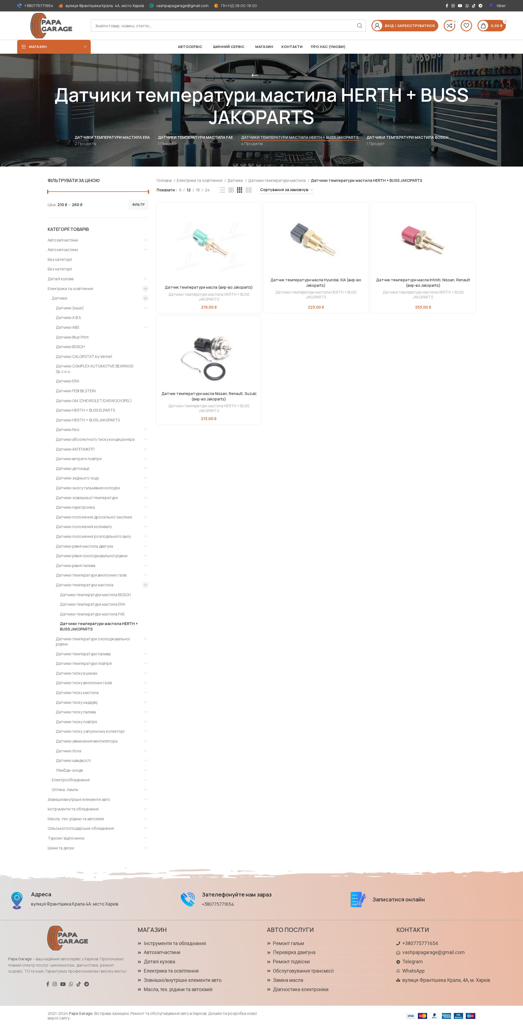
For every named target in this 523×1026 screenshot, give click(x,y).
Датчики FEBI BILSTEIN (76, 390)
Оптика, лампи (65, 789)
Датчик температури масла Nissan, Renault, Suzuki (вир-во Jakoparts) (209, 396)
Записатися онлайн (398, 899)
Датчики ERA (67, 381)
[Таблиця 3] (239, 190)
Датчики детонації (72, 468)
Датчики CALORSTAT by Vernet (84, 356)
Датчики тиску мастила (77, 692)
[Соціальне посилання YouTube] (460, 5)
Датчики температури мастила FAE (92, 614)
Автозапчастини (63, 240)
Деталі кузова (61, 278)
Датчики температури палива (83, 653)
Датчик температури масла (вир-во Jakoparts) (209, 287)
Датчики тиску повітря (76, 721)
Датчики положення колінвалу (84, 526)
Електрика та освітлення (70, 288)
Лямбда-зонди (69, 770)
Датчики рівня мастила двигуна (84, 546)
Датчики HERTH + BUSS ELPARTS (85, 410)
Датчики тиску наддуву (77, 702)
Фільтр (138, 204)
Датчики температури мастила (84, 584)
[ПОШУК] (360, 25)
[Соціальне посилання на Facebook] (447, 5)
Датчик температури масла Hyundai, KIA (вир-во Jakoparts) (315, 282)
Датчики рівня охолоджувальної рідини (91, 555)
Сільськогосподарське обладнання (81, 828)
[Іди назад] (255, 75)
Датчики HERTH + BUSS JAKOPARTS (88, 420)
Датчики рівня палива (75, 565)
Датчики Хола (68, 750)
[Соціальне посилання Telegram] (480, 5)
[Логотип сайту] (51, 25)
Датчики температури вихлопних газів (91, 575)
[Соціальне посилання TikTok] (473, 5)
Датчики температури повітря (84, 663)
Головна (164, 180)
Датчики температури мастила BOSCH (95, 594)
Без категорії (60, 259)
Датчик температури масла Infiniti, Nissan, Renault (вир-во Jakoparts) (423, 282)
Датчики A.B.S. (68, 317)
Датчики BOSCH (70, 346)
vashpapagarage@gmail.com (182, 5)
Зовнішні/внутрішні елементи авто (79, 799)
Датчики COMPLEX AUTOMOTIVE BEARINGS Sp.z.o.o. (94, 368)
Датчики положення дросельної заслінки (94, 517)
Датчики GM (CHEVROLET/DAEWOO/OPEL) (94, 400)
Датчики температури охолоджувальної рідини (93, 641)
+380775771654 (38, 5)
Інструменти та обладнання (73, 808)
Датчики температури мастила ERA (92, 604)
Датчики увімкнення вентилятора (86, 741)
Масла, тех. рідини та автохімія (76, 818)
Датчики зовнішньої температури (87, 497)
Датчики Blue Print (72, 337)
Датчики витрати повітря (79, 458)
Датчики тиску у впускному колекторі (90, 731)
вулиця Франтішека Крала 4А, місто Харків (74, 904)
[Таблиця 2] (231, 190)
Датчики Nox (67, 429)
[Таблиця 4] (248, 190)
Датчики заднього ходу (77, 478)
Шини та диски (61, 847)
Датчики (59, 298)
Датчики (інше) (70, 307)
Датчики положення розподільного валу (93, 536)
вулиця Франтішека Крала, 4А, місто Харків (105, 5)
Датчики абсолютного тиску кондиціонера (95, 439)
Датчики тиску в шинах (76, 673)
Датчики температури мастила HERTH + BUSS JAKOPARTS (99, 626)
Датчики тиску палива (76, 711)
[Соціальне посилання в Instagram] (453, 5)
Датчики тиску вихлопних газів (84, 682)
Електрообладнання (71, 779)
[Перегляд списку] (222, 190)
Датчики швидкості (73, 760)
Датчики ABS (67, 327)
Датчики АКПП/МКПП (75, 449)
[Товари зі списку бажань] (466, 25)
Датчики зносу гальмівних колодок (88, 487)
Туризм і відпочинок (66, 838)
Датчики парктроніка (75, 507)
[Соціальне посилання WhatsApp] (467, 5)
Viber (501, 5)
